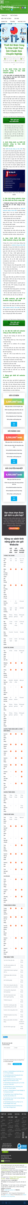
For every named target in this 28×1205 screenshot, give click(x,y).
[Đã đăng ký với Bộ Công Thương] (22, 1146)
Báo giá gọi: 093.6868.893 (14, 120)
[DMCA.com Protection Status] (6, 1160)
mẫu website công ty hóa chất (11, 307)
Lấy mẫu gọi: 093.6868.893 (14, 323)
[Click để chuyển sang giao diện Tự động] (3, 1203)
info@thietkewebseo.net (9, 1189)
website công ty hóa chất (18, 245)
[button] (14, 528)
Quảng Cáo (4, 21)
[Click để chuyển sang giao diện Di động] (9, 1203)
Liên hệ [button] (7, 9)
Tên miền (12, 21)
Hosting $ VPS (22, 21)
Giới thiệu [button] (7, 2)
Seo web (16, 18)
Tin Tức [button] (8, 5)
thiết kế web (8, 1194)
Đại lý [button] (2, 9)
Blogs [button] (2, 5)
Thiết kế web (13, 15)
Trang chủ (4, 15)
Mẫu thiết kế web (6, 18)
